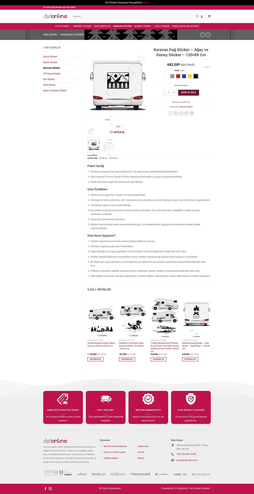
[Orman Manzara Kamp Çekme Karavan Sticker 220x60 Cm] (101, 316)
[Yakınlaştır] (91, 131)
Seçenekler (95, 359)
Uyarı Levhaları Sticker (185, 26)
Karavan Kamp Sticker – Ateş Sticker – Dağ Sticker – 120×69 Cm (196, 346)
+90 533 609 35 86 (186, 454)
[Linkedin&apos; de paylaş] (191, 113)
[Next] (142, 90)
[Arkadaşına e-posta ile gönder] (181, 113)
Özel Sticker (162, 26)
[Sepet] (209, 16)
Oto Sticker (62, 26)
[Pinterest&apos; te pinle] (186, 113)
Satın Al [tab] (113, 158)
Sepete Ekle (188, 92)
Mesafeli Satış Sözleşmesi (115, 446)
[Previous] (92, 90)
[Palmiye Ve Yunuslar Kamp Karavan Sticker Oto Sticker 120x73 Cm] (133, 316)
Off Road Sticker (51, 73)
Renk (177, 70)
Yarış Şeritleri (102, 26)
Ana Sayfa (50, 34)
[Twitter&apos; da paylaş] (175, 113)
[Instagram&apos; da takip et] (50, 489)
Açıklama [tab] (92, 158)
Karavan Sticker (122, 26)
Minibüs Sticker (82, 26)
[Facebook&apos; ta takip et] (45, 489)
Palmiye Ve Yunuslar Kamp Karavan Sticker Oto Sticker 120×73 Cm (131, 346)
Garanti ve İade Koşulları (115, 452)
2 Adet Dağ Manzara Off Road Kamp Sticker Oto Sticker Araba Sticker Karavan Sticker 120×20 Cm (165, 347)
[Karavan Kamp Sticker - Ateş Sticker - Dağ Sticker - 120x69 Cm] (196, 316)
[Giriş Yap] (201, 16)
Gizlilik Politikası (111, 458)
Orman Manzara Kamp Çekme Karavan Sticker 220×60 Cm (101, 344)
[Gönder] (197, 16)
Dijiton (105, 488)
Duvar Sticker (142, 26)
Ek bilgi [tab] (103, 158)
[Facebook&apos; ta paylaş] (170, 113)
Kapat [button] (146, 2)
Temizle (207, 67)
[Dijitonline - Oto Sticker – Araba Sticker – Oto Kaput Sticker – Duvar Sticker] (55, 16)
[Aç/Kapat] (77, 56)
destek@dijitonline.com (187, 460)
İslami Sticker (50, 62)
